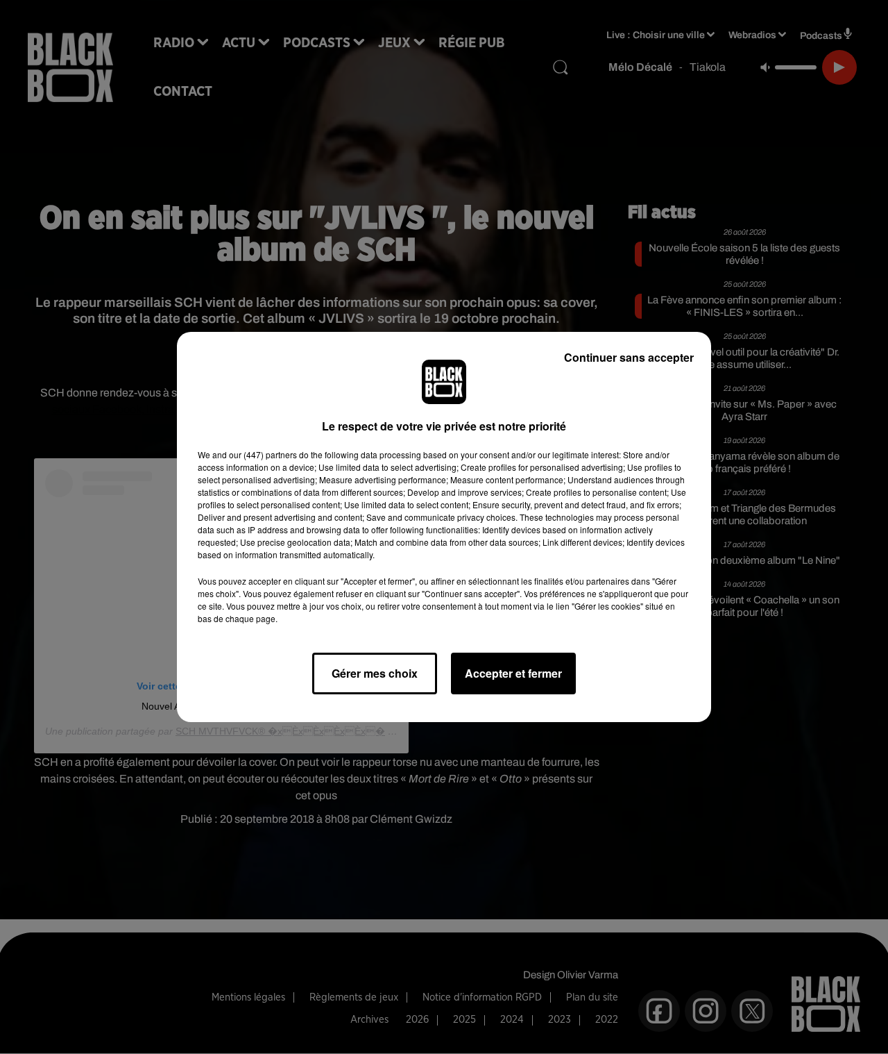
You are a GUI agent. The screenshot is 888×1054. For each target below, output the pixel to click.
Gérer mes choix (375, 673)
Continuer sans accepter (629, 357)
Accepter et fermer (513, 673)
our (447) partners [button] (263, 454)
